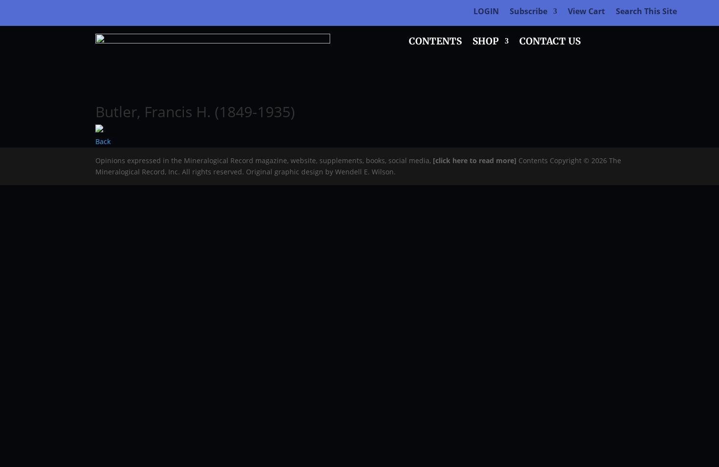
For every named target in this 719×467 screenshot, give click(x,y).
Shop (485, 42)
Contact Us (550, 42)
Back (103, 141)
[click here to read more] (475, 160)
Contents (435, 42)
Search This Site (646, 12)
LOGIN (486, 12)
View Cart (586, 12)
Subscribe (528, 12)
